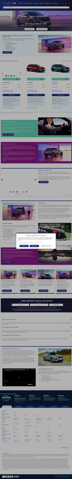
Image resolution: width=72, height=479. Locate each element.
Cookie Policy (33, 242)
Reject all (34, 245)
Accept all (24, 245)
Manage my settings (46, 245)
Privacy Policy (39, 242)
